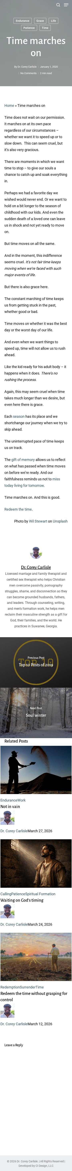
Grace (40, 20)
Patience (29, 27)
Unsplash (60, 521)
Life (53, 20)
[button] (66, 5)
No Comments (28, 73)
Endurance (22, 20)
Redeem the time (18, 509)
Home (9, 105)
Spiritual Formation (40, 894)
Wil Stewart (38, 521)
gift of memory (23, 459)
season (19, 416)
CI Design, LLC (44, 1165)
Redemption (10, 987)
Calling (5, 894)
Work (21, 800)
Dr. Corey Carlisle (27, 66)
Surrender (28, 987)
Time (45, 27)
